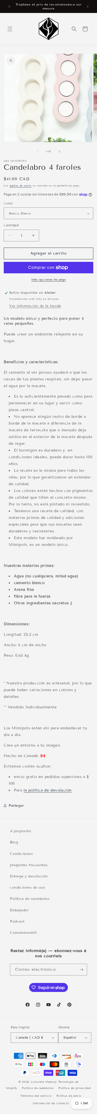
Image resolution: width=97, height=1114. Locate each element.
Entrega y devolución (29, 876)
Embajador (19, 910)
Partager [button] (16, 805)
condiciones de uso (27, 887)
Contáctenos (21, 854)
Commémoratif (23, 933)
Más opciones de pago (48, 279)
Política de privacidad (74, 1088)
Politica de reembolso (30, 899)
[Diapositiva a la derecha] (59, 151)
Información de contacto (51, 1103)
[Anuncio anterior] (9, 6)
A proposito (20, 831)
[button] (9, 28)
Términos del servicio (36, 1096)
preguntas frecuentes (29, 865)
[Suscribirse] (81, 969)
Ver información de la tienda (35, 306)
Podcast (17, 921)
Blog (14, 842)
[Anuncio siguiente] (87, 6)
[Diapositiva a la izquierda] (37, 151)
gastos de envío (21, 185)
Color (8, 203)
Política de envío (68, 1096)
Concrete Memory (44, 1082)
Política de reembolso (38, 1088)
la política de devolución (48, 790)
